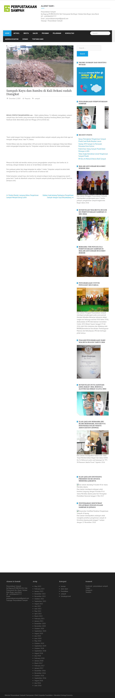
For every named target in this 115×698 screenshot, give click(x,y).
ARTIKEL (16, 33)
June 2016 (37, 685)
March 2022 (38, 616)
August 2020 (38, 633)
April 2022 (38, 614)
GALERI (35, 33)
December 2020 (40, 623)
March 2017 (38, 663)
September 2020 (40, 631)
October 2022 (39, 599)
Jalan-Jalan (64, 589)
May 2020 (37, 641)
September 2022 (40, 601)
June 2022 (37, 609)
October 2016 (39, 676)
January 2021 (38, 621)
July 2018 (37, 656)
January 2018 (38, 661)
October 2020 (39, 628)
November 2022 (40, 596)
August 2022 (38, 604)
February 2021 (39, 619)
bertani (63, 586)
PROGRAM (45, 33)
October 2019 (39, 643)
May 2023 (37, 586)
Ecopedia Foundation (46, 695)
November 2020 (40, 626)
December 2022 (40, 594)
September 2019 (40, 646)
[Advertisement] (47, 107)
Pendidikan (64, 591)
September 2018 (40, 651)
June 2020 (37, 638)
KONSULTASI (69, 33)
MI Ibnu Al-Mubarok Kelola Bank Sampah (92, 159)
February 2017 (39, 666)
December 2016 (40, 671)
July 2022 (37, 606)
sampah (37, 99)
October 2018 (39, 648)
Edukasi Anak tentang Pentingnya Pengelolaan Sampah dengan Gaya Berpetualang (58, 196)
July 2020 (37, 636)
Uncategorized (66, 596)
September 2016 (40, 678)
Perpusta (27, 99)
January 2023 (38, 591)
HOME (7, 33)
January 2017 (38, 668)
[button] (78, 117)
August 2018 (38, 653)
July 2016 (37, 683)
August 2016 (38, 681)
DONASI (25, 39)
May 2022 (37, 611)
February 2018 (39, 658)
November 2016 (40, 673)
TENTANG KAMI (37, 39)
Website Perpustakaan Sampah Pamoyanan (19, 695)
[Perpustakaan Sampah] (20, 8)
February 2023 (39, 589)
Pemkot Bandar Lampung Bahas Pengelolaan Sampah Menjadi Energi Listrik (22, 196)
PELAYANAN (57, 33)
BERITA (26, 33)
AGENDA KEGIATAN (11, 39)
